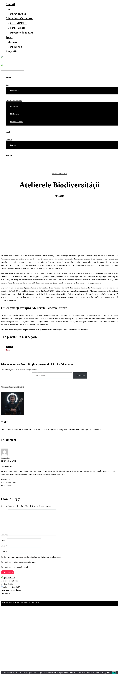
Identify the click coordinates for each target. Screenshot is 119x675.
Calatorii (11, 41)
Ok (114, 672)
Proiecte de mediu (21, 32)
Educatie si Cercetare (19, 18)
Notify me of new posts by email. (16, 567)
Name (3, 540)
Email (3, 546)
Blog (8, 8)
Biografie (11, 51)
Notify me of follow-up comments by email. (20, 562)
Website (4, 551)
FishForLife (17, 27)
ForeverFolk (18, 13)
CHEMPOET (18, 23)
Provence (16, 46)
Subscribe (80, 375)
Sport (9, 37)
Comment (4, 535)
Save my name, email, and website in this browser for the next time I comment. (32, 557)
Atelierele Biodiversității (10, 387)
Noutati (10, 4)
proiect (21, 387)
